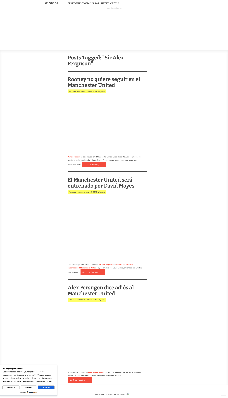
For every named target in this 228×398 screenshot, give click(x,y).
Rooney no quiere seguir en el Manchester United (104, 82)
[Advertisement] (114, 26)
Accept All (46, 387)
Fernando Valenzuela (77, 91)
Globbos (51, 3)
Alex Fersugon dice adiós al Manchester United (101, 291)
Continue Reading (91, 164)
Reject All (28, 387)
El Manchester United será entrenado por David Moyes (101, 183)
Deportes (101, 91)
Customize (11, 387)
